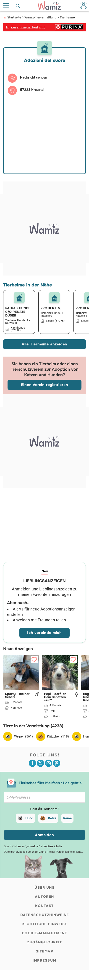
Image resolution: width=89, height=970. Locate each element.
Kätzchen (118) (58, 736)
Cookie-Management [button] (44, 933)
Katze (52, 818)
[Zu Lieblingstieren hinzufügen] (34, 659)
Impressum (44, 960)
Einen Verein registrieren (44, 384)
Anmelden (44, 834)
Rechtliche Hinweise (44, 924)
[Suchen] (18, 5)
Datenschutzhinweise (44, 915)
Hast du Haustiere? (44, 809)
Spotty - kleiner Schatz (17, 695)
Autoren (44, 896)
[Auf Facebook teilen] (32, 763)
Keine (67, 818)
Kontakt (44, 906)
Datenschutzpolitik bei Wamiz (22, 851)
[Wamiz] (52, 5)
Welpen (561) (23, 736)
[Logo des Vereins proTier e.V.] (54, 297)
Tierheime (67, 17)
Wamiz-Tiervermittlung (40, 17)
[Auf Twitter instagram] (48, 763)
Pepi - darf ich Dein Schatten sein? (55, 697)
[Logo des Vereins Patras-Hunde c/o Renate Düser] (19, 297)
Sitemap (44, 951)
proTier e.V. (50, 308)
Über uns (44, 887)
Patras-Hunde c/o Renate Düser (17, 311)
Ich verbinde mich (44, 632)
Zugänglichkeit (44, 942)
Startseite (14, 17)
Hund (29, 818)
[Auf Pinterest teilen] (56, 763)
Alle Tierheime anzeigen (44, 344)
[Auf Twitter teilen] (40, 763)
